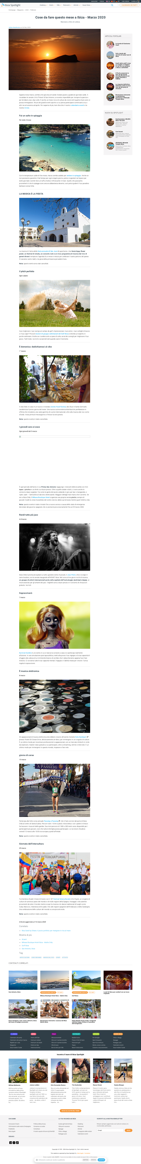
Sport (58, 957)
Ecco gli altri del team (70, 1111)
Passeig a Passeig (51, 821)
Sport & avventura (98, 1042)
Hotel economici (35, 1047)
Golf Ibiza (25, 946)
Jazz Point (71, 575)
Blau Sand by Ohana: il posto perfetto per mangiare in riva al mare (46, 931)
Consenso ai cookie (39, 1126)
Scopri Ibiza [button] (86, 5)
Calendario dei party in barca (18, 1040)
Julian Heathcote (14, 27)
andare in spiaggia (74, 176)
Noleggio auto (117, 1042)
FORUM (102, 1)
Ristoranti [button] (66, 5)
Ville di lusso (55, 1045)
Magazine (94, 1)
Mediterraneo (76, 1037)
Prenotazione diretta (48, 992)
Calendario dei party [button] (130, 5)
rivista (26, 108)
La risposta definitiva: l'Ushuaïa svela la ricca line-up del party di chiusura (123, 86)
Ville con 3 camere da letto (59, 1040)
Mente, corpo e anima (99, 1045)
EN (109, 1)
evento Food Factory (58, 407)
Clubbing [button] (42, 5)
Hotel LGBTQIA (35, 1037)
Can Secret (119, 131)
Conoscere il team (14, 1124)
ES (114, 1)
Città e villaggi (117, 1037)
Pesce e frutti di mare (78, 1040)
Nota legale (12, 1131)
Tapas (74, 1045)
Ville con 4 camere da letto (59, 1042)
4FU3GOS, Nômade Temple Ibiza (122, 143)
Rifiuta (93, 1160)
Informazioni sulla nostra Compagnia (20, 1126)
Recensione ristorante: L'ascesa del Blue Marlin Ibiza (53, 1021)
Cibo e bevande (36, 957)
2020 (27, 10)
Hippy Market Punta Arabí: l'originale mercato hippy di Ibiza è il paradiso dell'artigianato (84, 1022)
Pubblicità (12, 1129)
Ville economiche (56, 1037)
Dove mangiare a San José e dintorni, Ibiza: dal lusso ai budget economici (23, 1021)
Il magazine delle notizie (85, 1131)
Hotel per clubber (36, 1040)
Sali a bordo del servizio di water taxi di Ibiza (123, 55)
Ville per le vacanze (64, 1126)
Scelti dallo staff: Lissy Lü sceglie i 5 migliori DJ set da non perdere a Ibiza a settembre (123, 65)
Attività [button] (76, 5)
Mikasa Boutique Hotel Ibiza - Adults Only (37, 942)
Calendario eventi (118, 1045)
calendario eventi (77, 105)
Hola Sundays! (80, 737)
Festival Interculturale (61, 899)
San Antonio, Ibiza (28, 949)
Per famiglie (96, 1037)
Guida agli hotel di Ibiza (65, 1124)
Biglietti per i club (15, 1042)
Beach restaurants (77, 1047)
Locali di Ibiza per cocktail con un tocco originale (116, 992)
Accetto (101, 1160)
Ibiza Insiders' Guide (16, 1047)
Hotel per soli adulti (36, 1042)
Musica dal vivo (48, 957)
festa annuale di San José (47, 251)
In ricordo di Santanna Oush (123, 44)
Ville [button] (58, 5)
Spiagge (115, 1040)
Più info (60, 992)
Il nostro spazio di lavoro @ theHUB (44, 1131)
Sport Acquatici (97, 1040)
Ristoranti (81, 1126)
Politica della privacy (40, 1124)
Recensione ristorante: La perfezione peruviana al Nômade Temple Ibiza (123, 97)
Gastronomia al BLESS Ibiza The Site (123, 119)
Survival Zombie (25, 653)
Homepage (12, 10)
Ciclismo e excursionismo (100, 1047)
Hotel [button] (51, 5)
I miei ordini (125, 1)
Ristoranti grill (76, 1042)
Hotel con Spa (35, 1045)
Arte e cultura (24, 957)
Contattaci (37, 1129)
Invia (128, 1130)
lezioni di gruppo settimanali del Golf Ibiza (52, 334)
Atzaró (24, 939)
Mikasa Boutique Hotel (41, 497)
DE (119, 1)
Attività (65, 957)
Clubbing (80, 1124)
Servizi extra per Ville (57, 1047)
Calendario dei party (16, 1037)
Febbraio (33, 10)
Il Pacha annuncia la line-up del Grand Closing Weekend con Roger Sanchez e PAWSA (123, 76)
